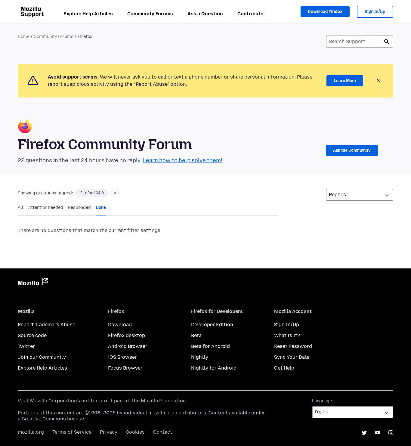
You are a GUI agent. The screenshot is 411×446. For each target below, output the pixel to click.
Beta (196, 335)
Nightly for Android (213, 368)
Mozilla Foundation (163, 401)
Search (386, 41)
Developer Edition (212, 324)
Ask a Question (205, 14)
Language (322, 401)
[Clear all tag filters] (115, 193)
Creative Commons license (53, 419)
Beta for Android (210, 346)
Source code (32, 335)
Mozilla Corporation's (55, 401)
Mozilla (33, 283)
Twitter (26, 346)
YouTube (377, 432)
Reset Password (293, 346)
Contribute (250, 14)
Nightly (199, 357)
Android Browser (127, 346)
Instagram (390, 432)
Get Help (284, 368)
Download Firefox (325, 11)
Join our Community (42, 357)
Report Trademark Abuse (46, 324)
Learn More (345, 80)
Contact (162, 432)
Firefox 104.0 (92, 193)
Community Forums (150, 14)
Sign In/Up (375, 11)
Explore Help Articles (88, 14)
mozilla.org (31, 432)
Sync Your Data (292, 357)
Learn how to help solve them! (182, 160)
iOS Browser (122, 357)
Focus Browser (125, 368)
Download (120, 324)
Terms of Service (71, 432)
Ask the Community (352, 150)
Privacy (108, 432)
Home (23, 36)
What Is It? (287, 335)
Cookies (135, 432)
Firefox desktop (126, 335)
